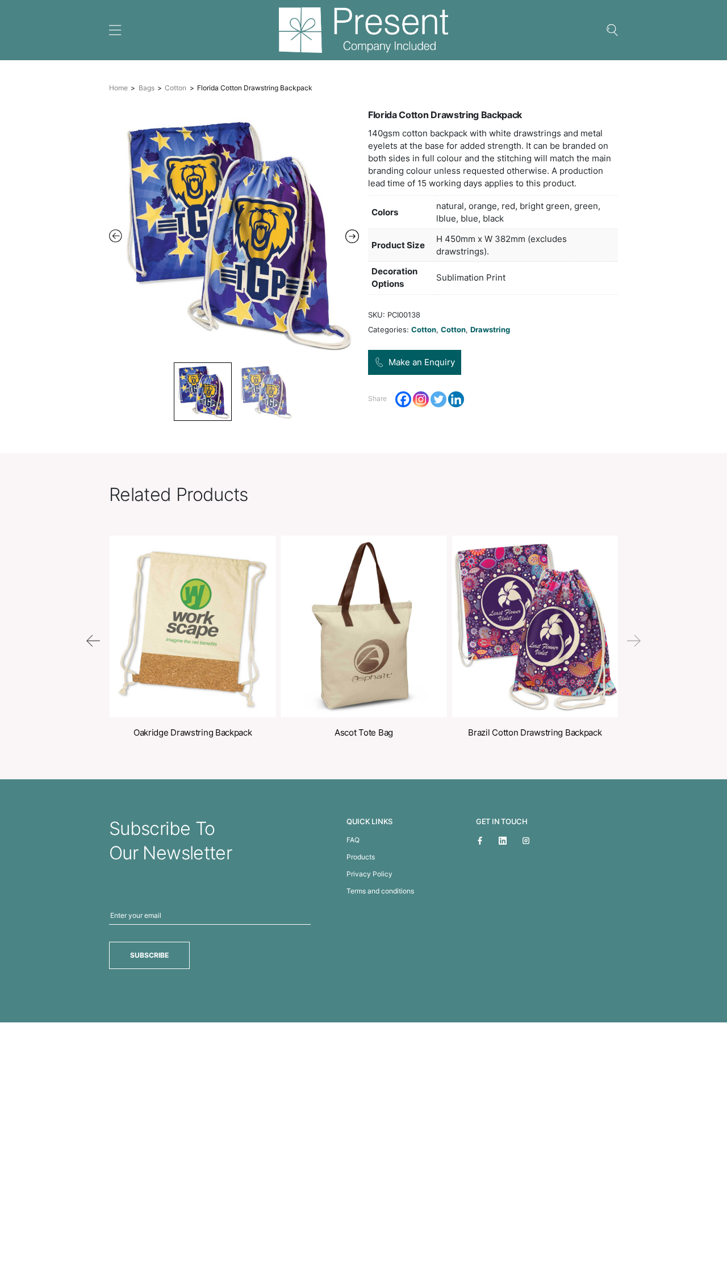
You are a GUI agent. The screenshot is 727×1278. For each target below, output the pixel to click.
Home (118, 87)
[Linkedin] (456, 399)
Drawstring (490, 329)
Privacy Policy (369, 874)
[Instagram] (421, 399)
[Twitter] (438, 399)
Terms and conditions (380, 891)
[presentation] (93, 641)
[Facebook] (403, 399)
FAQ (353, 840)
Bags (146, 87)
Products (360, 857)
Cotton (175, 87)
